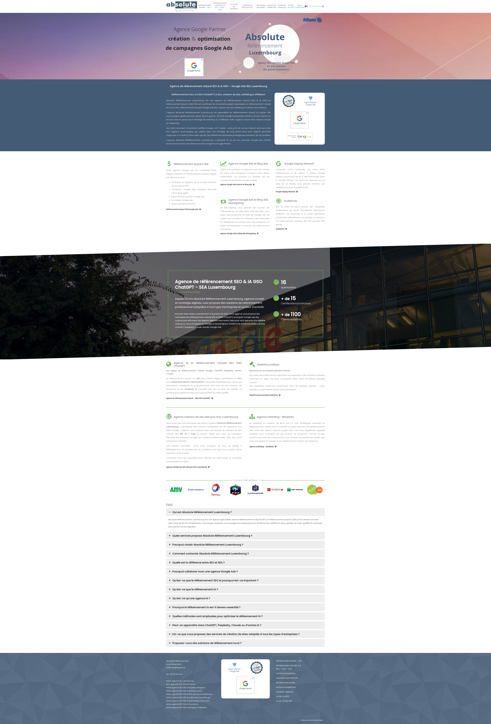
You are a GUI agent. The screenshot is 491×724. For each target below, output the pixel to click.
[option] (176, 490)
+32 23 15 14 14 (186, 10)
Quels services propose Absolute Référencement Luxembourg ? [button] (212, 535)
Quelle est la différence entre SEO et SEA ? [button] (198, 562)
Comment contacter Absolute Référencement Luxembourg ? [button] (210, 553)
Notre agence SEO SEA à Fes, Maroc (182, 704)
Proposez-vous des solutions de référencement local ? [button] (207, 643)
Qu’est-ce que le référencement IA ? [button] (195, 589)
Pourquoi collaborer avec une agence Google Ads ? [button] (205, 571)
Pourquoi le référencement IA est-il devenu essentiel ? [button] (206, 607)
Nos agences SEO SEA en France (181, 684)
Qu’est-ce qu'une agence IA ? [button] (191, 598)
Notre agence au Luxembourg (180, 681)
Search (323, 6)
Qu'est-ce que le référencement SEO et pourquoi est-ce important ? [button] (215, 580)
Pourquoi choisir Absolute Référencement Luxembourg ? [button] (207, 544)
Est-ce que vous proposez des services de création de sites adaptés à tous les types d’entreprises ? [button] (236, 634)
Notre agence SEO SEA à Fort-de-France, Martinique (189, 694)
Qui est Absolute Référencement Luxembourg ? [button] (202, 512)
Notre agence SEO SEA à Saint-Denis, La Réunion (188, 701)
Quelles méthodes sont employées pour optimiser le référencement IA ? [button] (217, 616)
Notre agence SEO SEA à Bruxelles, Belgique (185, 687)
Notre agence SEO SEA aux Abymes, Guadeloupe (188, 697)
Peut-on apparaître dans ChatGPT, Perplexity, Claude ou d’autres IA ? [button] (216, 625)
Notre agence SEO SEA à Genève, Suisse (184, 691)
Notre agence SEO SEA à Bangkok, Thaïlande (186, 707)
